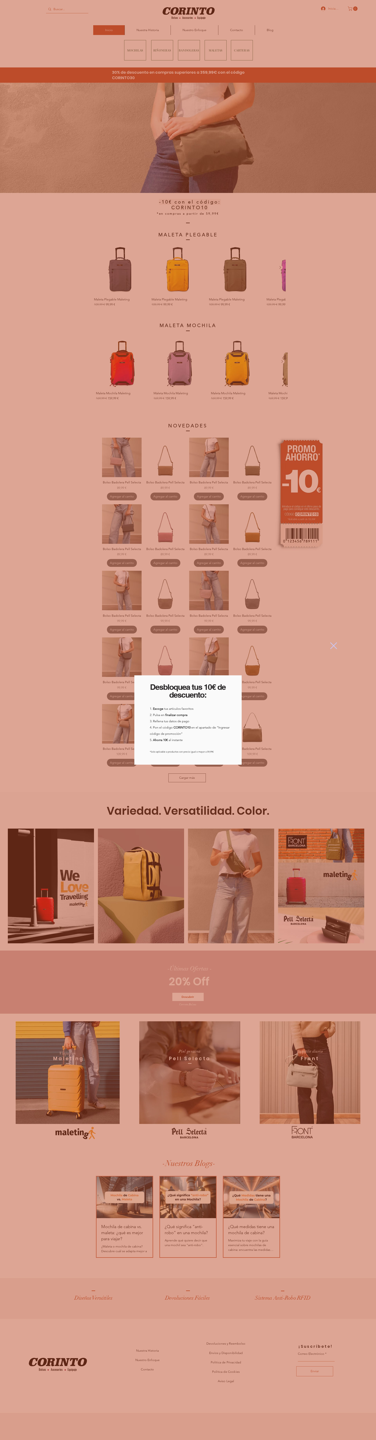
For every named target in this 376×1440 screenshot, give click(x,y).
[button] (333, 645)
